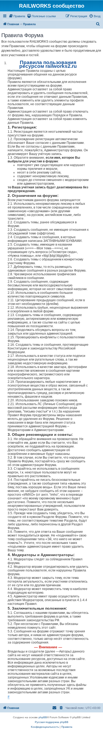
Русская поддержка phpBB (51, 722)
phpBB (43, 717)
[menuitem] (17, 16)
